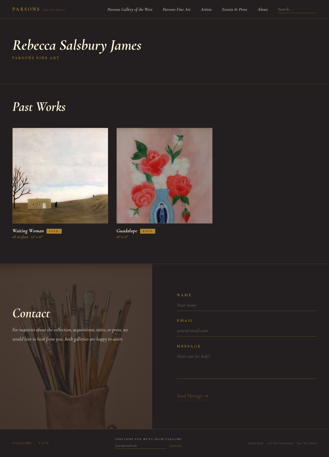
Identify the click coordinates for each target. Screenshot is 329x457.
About (263, 9)
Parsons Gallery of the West (129, 9)
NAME (184, 295)
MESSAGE (189, 346)
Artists (206, 9)
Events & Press (234, 9)
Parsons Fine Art (176, 9)
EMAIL (185, 320)
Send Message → (192, 396)
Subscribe (175, 446)
